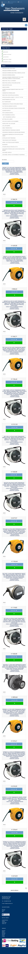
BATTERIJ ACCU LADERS (7, 119)
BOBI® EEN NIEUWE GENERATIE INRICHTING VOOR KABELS (12, 90)
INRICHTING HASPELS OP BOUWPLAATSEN (11, 82)
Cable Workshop (5, 920)
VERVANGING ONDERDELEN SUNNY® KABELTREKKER (13, 132)
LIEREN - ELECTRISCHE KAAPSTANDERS (10, 142)
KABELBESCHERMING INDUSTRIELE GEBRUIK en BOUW (13, 72)
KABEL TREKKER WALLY (7, 127)
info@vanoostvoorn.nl (9, 903)
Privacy (3, 935)
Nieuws (3, 910)
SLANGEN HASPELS (6, 110)
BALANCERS (4, 144)
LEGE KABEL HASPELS (7, 152)
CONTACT (4, 3)
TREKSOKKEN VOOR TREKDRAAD (9, 140)
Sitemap (3, 934)
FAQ (19, 1)
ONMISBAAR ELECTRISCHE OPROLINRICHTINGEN (12, 103)
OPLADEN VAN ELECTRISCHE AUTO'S (10, 146)
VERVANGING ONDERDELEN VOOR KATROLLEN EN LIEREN (12, 135)
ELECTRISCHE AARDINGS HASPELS (9, 106)
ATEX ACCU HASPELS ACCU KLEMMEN (10, 121)
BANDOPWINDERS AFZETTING (8, 99)
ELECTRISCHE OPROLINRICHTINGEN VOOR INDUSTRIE (13, 108)
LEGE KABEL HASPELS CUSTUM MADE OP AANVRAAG (13, 154)
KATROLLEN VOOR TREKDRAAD (8, 138)
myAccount (10, 3)
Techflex (3, 921)
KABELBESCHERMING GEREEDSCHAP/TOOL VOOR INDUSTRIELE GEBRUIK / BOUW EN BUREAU (12, 78)
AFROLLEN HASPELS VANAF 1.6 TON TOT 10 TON (12, 97)
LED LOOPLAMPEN (6, 125)
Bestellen (3, 930)
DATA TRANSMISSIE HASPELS (9, 117)
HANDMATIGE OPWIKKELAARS (8, 93)
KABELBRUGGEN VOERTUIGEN (8, 68)
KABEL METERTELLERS (7, 85)
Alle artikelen (4, 159)
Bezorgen (3, 933)
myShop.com (16, 890)
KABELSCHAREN (5, 87)
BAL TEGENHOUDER (6, 101)
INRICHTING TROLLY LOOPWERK (9, 80)
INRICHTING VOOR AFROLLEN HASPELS (10, 95)
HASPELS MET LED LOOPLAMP (8, 123)
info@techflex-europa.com (7, 42)
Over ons (5, 1)
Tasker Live (4, 923)
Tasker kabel (4, 922)
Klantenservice (12, 1)
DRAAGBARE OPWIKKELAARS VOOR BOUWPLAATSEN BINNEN (13, 149)
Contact (3, 936)
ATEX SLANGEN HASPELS (7, 112)
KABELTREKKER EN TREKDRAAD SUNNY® (11, 130)
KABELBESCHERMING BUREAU (8, 75)
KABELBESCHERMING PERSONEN (9, 70)
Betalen (3, 931)
